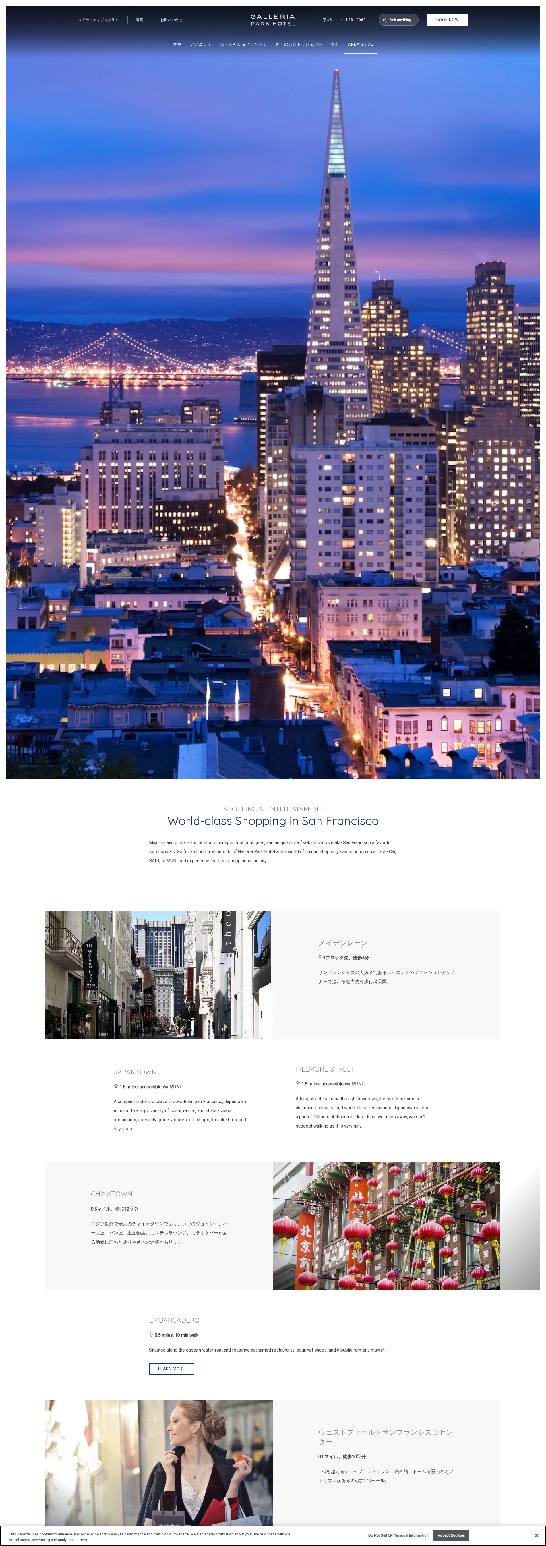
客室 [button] (177, 44)
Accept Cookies (451, 1535)
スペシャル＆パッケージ (243, 44)
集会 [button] (335, 44)
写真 (139, 20)
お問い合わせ (171, 20)
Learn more (171, 1369)
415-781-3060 (353, 20)
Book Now (447, 20)
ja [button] (329, 20)
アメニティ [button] (201, 44)
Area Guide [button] (360, 44)
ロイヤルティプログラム (98, 20)
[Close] (537, 1535)
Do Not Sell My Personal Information (398, 1535)
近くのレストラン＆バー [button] (299, 44)
